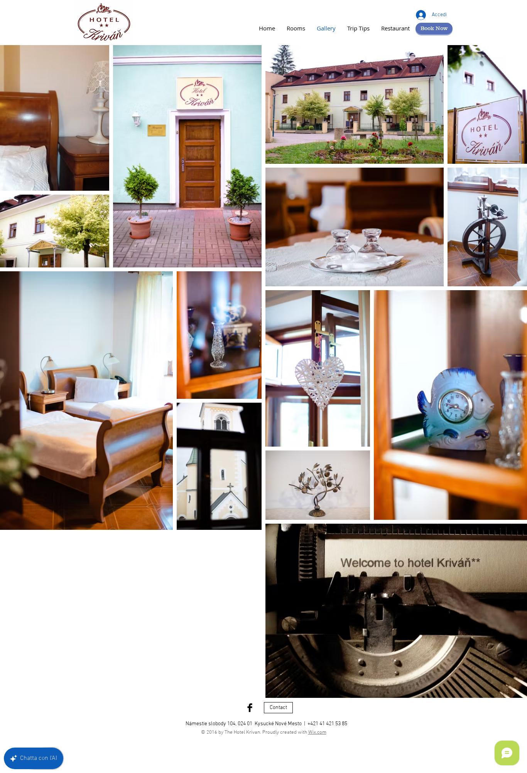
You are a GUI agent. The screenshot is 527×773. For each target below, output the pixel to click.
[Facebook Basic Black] (249, 707)
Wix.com (317, 732)
